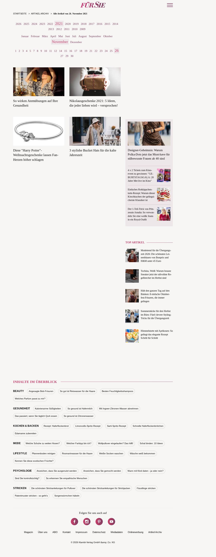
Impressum (81, 532)
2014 (115, 23)
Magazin (28, 532)
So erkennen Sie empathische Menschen (66, 478)
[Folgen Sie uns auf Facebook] (74, 521)
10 (45, 50)
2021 (59, 24)
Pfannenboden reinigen (43, 453)
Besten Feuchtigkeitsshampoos (117, 391)
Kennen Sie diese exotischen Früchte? (34, 461)
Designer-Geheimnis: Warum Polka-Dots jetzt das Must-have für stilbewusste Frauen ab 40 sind (149, 154)
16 (70, 50)
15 (65, 50)
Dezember (76, 42)
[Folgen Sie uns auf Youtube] (111, 521)
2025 (26, 23)
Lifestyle (20, 453)
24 (106, 50)
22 (96, 50)
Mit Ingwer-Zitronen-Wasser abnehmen (118, 408)
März (45, 36)
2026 (18, 23)
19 (85, 50)
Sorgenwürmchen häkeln (66, 495)
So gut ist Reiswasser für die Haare (77, 391)
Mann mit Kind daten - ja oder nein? (146, 471)
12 (55, 50)
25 (111, 50)
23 (101, 50)
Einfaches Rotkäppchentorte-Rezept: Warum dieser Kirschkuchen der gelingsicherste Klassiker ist (141, 194)
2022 (50, 23)
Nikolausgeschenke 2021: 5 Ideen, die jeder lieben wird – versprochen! (93, 103)
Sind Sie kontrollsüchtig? (27, 478)
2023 (42, 23)
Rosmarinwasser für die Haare (77, 453)
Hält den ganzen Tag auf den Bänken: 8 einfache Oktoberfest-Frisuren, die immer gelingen (155, 296)
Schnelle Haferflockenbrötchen (148, 426)
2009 (82, 29)
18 (80, 50)
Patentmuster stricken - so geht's (31, 495)
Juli (74, 36)
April (53, 36)
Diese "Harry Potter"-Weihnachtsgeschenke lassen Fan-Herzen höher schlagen (35, 155)
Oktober (108, 36)
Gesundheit (21, 408)
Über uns (42, 532)
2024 (34, 23)
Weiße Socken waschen (111, 453)
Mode (17, 443)
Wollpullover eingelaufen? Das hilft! (115, 443)
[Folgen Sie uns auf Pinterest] (99, 521)
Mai (60, 36)
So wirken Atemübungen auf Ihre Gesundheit (35, 103)
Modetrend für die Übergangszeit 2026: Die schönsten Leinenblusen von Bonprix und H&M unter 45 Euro (156, 255)
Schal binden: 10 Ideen (151, 443)
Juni (67, 36)
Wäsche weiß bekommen (142, 453)
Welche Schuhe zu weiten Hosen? (43, 443)
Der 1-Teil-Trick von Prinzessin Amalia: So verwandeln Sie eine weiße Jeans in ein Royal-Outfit (141, 214)
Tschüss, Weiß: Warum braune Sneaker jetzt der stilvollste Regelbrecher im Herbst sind (156, 274)
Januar (25, 36)
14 (60, 50)
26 (117, 51)
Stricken (19, 488)
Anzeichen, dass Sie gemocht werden (102, 471)
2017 (91, 23)
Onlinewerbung (135, 532)
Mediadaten (117, 532)
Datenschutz (99, 532)
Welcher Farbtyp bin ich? (78, 443)
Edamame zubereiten (25, 433)
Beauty (18, 391)
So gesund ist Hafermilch (80, 408)
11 (50, 50)
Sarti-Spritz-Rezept (116, 426)
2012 (59, 29)
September (95, 36)
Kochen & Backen (26, 426)
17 (75, 50)
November (60, 42)
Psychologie (22, 470)
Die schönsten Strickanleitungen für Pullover (53, 488)
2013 (51, 29)
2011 (67, 29)
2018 (83, 23)
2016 (99, 23)
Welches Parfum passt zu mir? (30, 398)
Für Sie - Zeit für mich (93, 5)
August (82, 36)
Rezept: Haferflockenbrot (56, 426)
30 (72, 56)
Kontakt (67, 532)
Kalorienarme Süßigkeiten (48, 408)
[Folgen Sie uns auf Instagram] (86, 521)
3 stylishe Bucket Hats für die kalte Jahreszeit (92, 152)
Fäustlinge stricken (146, 488)
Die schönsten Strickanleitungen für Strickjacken (106, 488)
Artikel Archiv (155, 532)
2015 (107, 23)
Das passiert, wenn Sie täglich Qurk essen (36, 416)
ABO (55, 532)
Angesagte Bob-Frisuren (41, 391)
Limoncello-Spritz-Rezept (87, 426)
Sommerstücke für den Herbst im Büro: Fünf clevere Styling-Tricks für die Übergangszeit (156, 315)
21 (90, 50)
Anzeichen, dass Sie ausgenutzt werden (57, 471)
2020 (68, 23)
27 (61, 56)
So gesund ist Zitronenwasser (78, 416)
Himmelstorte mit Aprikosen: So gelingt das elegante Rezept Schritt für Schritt (157, 334)
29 (66, 56)
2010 (74, 29)
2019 (76, 23)
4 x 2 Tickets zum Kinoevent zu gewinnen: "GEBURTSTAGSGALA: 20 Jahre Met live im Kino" (141, 175)
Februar (35, 36)
